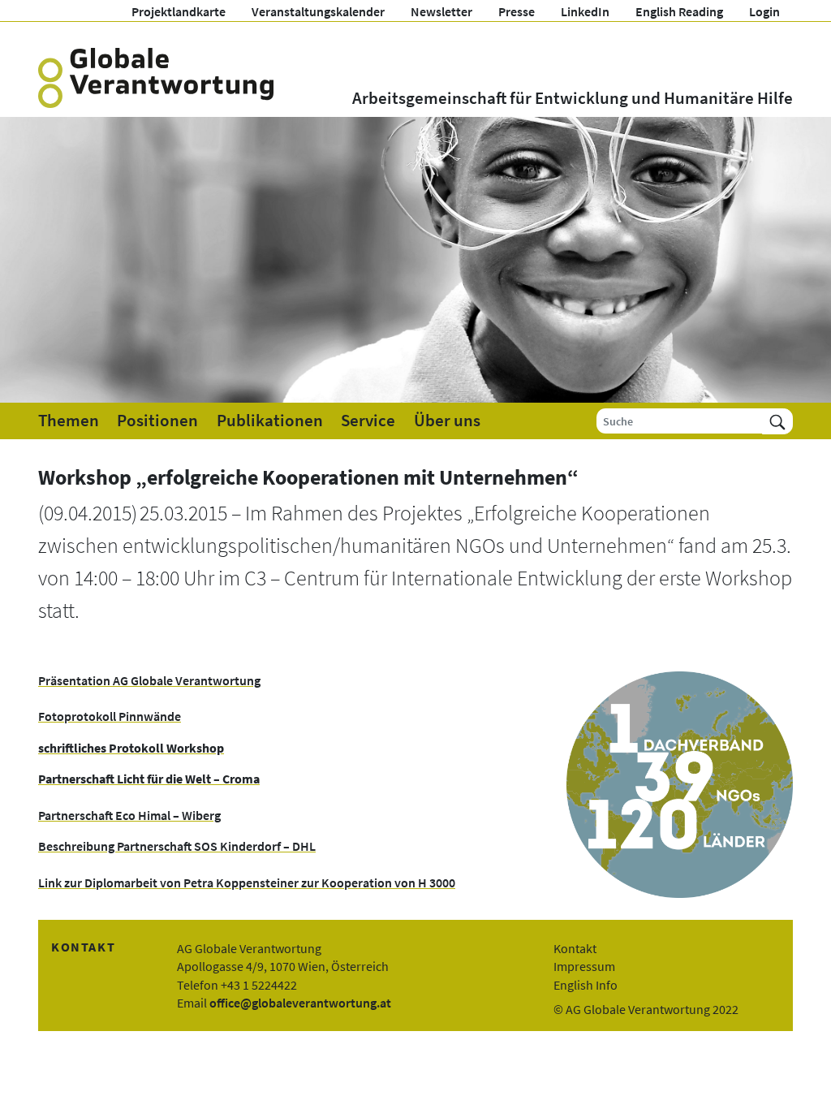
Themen (68, 420)
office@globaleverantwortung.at (300, 1003)
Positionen (157, 420)
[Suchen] (777, 421)
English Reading (679, 11)
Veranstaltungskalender (318, 11)
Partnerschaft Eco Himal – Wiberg (129, 815)
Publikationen (270, 420)
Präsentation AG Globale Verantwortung (149, 680)
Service (368, 420)
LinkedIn (585, 11)
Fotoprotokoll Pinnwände (109, 716)
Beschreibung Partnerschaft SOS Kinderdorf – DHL (177, 846)
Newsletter (441, 11)
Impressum (584, 966)
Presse (516, 11)
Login (764, 11)
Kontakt (574, 948)
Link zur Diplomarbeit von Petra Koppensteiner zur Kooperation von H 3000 (246, 882)
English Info (585, 985)
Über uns (447, 420)
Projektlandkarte (178, 11)
